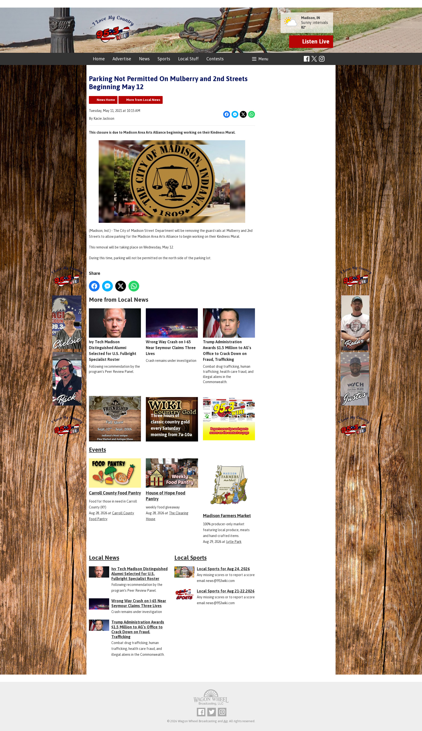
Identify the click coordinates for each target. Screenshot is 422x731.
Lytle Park (234, 542)
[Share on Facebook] (226, 114)
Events (97, 449)
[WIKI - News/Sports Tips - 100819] (229, 418)
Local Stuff (188, 58)
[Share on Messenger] (235, 114)
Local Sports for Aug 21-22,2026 (225, 591)
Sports (164, 58)
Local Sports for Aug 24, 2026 (223, 569)
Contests (215, 58)
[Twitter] (211, 712)
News (144, 58)
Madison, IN (310, 18)
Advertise (122, 58)
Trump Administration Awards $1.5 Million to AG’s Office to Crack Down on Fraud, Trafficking (227, 351)
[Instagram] (322, 59)
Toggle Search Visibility (330, 59)
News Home (106, 100)
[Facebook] (306, 59)
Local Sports (190, 557)
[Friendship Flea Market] (115, 418)
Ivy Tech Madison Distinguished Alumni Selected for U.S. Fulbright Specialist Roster (112, 351)
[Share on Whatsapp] (251, 114)
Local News (104, 557)
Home (99, 58)
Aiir (225, 721)
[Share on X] (243, 114)
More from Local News (143, 100)
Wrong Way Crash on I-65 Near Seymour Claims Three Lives (171, 348)
